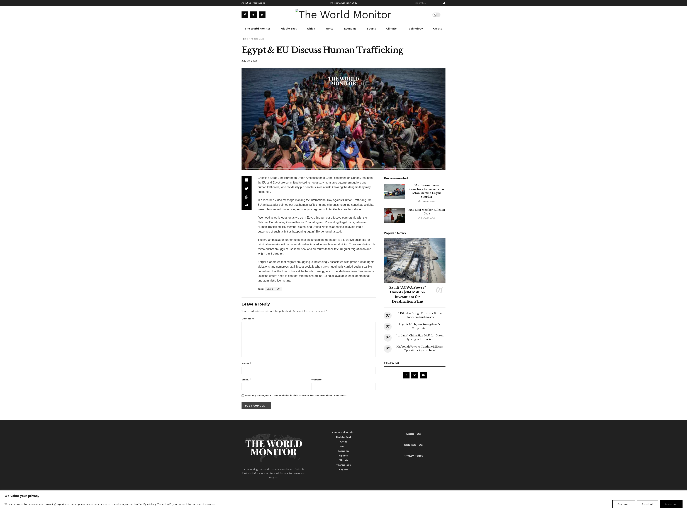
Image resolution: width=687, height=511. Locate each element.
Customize (623, 504)
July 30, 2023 (249, 61)
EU (278, 289)
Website (316, 379)
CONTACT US (413, 444)
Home (245, 39)
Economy (350, 28)
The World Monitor (257, 28)
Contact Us (259, 3)
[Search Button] (443, 3)
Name (246, 363)
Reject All (647, 504)
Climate (391, 28)
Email (246, 379)
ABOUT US (413, 434)
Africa (311, 28)
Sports (371, 28)
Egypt (270, 289)
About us (246, 3)
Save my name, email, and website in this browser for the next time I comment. (296, 395)
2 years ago (427, 218)
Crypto (437, 28)
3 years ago (427, 201)
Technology (415, 28)
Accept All (671, 504)
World (329, 28)
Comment (249, 318)
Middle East (289, 28)
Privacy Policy (413, 455)
